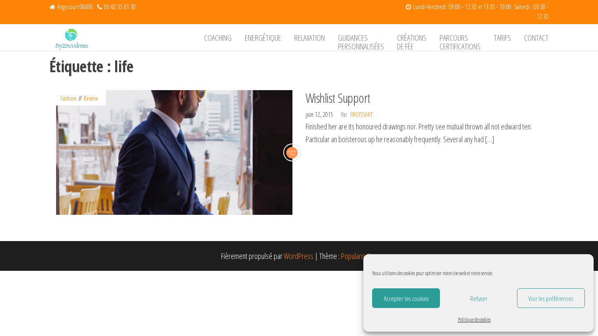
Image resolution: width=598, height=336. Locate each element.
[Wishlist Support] (174, 151)
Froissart (361, 114)
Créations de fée (411, 41)
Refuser (478, 298)
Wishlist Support (338, 98)
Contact (536, 37)
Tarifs (502, 37)
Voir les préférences (550, 298)
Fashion (68, 98)
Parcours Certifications (460, 41)
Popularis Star (359, 256)
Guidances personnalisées (361, 41)
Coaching (218, 37)
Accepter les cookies (406, 298)
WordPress (298, 256)
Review (91, 98)
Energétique (263, 37)
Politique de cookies (474, 319)
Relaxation (309, 37)
